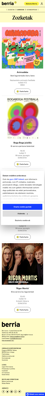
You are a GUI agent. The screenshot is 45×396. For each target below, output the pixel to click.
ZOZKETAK (11, 9)
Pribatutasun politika (8, 368)
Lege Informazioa (7, 366)
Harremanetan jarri (8, 340)
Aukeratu (21, 214)
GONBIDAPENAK (32, 9)
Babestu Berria (31, 4)
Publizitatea (5, 354)
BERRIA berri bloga (8, 352)
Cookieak (5, 370)
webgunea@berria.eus (17, 336)
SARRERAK (20, 9)
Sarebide (5, 360)
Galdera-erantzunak (8, 356)
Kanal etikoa (5, 374)
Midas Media (6, 383)
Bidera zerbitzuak (7, 381)
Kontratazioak (6, 358)
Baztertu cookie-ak (22, 220)
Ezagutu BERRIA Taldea (9, 350)
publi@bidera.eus (16, 338)
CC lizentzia (5, 372)
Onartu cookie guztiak (22, 207)
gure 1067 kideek (17, 179)
